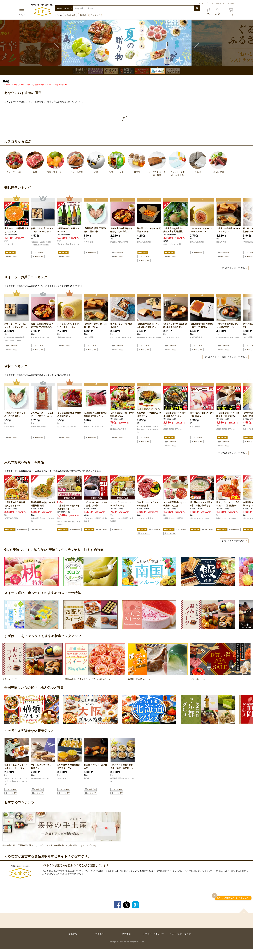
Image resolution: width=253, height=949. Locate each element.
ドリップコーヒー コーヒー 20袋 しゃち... (122, 504)
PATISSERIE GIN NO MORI (121, 337)
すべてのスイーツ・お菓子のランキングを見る (225, 357)
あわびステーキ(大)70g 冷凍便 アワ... (149, 414)
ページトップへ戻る (244, 910)
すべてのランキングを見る (233, 268)
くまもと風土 (9, 244)
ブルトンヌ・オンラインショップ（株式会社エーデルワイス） (15, 781)
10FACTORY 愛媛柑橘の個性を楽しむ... (68, 766)
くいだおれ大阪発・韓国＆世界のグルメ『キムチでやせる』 (148, 429)
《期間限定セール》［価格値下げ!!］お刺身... (227, 414)
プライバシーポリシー (153, 934)
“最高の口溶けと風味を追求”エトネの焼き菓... (175, 325)
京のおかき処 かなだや (119, 242)
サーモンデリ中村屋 (39, 427)
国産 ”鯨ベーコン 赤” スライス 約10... (202, 414)
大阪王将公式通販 (11, 518)
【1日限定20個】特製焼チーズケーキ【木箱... (202, 325)
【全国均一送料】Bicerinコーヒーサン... (228, 230)
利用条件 (99, 934)
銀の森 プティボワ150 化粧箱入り (121, 325)
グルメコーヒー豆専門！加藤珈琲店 (68, 523)
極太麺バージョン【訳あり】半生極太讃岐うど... (201, 504)
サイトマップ (203, 3)
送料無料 (83, 15)
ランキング (95, 15)
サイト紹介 (230, 3)
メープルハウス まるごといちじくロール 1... (201, 230)
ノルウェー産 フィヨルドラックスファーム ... (42, 414)
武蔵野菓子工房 (196, 337)
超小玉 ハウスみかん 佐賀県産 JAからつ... (149, 230)
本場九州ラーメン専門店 (173, 518)
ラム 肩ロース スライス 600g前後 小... (148, 504)
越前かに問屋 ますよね (172, 429)
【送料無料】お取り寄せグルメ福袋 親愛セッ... (121, 766)
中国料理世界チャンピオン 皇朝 (42, 519)
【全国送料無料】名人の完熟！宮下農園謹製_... (174, 230)
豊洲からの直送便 (144, 242)
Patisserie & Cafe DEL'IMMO (149, 337)
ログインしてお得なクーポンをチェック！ (233, 898)
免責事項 (126, 934)
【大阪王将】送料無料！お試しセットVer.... (15, 504)
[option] (126, 43)
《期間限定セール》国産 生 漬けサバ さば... (174, 414)
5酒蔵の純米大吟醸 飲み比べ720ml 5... (69, 230)
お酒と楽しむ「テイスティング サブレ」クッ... (42, 230)
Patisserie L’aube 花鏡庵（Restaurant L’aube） (41, 243)
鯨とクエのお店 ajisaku (66, 427)
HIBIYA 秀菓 (221, 242)
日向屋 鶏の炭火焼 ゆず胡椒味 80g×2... (122, 414)
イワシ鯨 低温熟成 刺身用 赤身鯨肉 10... (69, 414)
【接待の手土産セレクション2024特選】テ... (227, 325)
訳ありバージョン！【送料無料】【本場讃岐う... (227, 504)
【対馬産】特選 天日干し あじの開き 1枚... (95, 230)
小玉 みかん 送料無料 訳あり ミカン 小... (16, 230)
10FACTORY (62, 778)
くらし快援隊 (195, 427)
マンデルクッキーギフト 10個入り (43, 766)
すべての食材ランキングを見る (231, 453)
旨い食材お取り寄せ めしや (68, 244)
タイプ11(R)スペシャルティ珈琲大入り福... (96, 504)
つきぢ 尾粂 (88, 242)
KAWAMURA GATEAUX (41, 778)
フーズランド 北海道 (145, 518)
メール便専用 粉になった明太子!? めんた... (175, 504)
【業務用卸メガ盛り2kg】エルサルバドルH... (69, 507)
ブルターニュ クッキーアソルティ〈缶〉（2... (16, 766)
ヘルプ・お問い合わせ (217, 3)
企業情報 (73, 934)
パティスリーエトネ (171, 337)
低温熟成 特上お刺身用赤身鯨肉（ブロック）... (95, 414)
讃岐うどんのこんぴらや (199, 518)
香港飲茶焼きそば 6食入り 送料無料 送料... (43, 504)
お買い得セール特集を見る (233, 541)
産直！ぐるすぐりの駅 (172, 244)
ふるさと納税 (70, 15)
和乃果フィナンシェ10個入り (95, 766)
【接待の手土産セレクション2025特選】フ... (148, 325)
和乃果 (86, 778)
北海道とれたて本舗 (118, 429)
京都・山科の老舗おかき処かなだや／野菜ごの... (121, 230)
